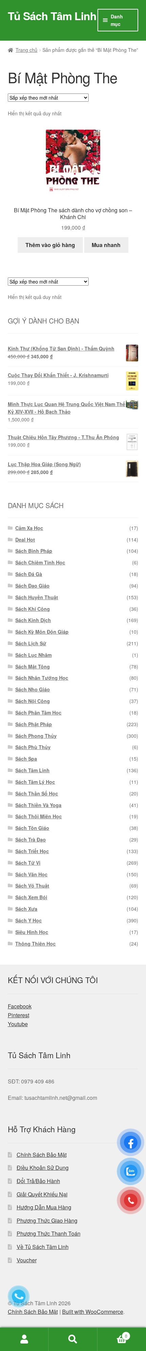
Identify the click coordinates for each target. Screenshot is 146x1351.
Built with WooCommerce (92, 1312)
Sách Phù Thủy (33, 747)
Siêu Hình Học (31, 932)
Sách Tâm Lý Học (35, 781)
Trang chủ (26, 49)
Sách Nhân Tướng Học (41, 677)
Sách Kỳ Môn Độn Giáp (42, 631)
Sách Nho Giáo (32, 689)
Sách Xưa (26, 908)
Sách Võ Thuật (32, 885)
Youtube (18, 1024)
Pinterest (18, 1015)
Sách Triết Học (32, 851)
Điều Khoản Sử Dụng (43, 1168)
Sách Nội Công (32, 701)
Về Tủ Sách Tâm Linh (43, 1247)
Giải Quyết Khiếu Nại (42, 1194)
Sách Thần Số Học (36, 793)
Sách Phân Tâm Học (38, 712)
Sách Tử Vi (27, 862)
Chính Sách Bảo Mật (42, 1155)
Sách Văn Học (31, 874)
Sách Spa (26, 758)
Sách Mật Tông (32, 666)
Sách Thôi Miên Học (38, 816)
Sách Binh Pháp (33, 550)
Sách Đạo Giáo (32, 585)
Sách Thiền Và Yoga (38, 805)
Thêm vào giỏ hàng (50, 245)
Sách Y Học (28, 920)
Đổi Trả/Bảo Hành (38, 1181)
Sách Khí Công (32, 608)
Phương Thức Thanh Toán (48, 1233)
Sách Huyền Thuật (36, 597)
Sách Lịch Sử (30, 643)
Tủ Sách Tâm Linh (52, 16)
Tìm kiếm (73, 1339)
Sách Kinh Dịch (33, 620)
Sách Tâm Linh (32, 770)
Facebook (20, 1006)
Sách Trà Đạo (30, 839)
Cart (112, 1333)
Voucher (27, 1260)
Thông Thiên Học (35, 943)
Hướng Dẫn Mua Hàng (44, 1207)
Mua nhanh (106, 245)
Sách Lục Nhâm (33, 654)
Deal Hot (25, 539)
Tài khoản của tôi (24, 1339)
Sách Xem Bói (31, 897)
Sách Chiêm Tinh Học (40, 562)
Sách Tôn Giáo (32, 827)
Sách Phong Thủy (36, 735)
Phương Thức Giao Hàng (47, 1220)
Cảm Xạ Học (29, 527)
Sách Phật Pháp (33, 724)
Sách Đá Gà (28, 574)
